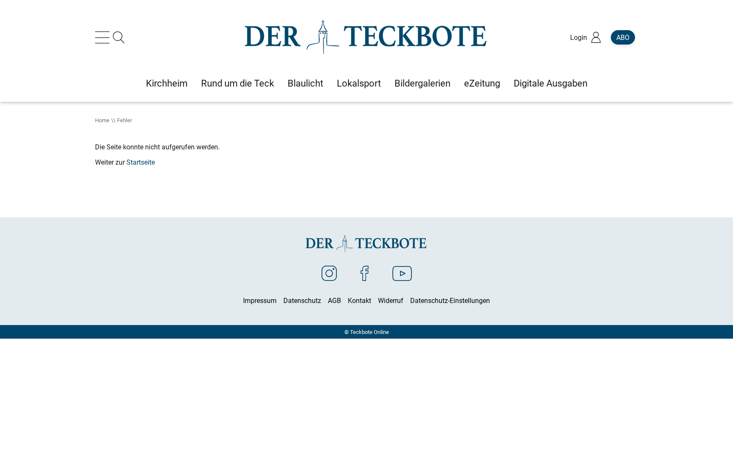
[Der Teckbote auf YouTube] (402, 273)
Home (102, 120)
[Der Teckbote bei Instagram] (329, 273)
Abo (622, 37)
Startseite (140, 162)
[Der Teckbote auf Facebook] (365, 273)
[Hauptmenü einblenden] (104, 37)
